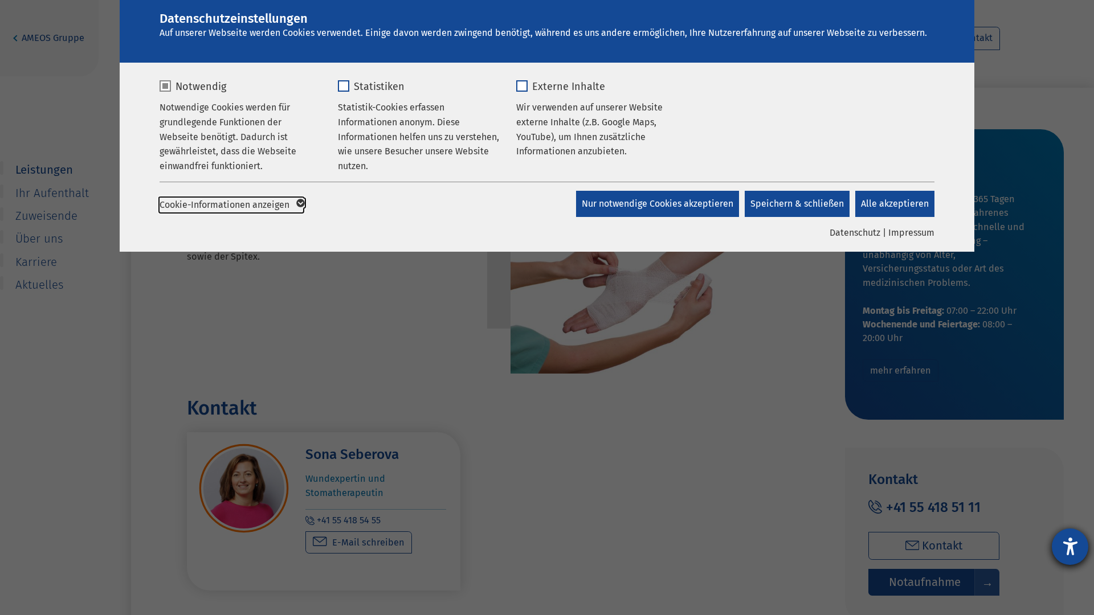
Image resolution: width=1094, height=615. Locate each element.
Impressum (911, 232)
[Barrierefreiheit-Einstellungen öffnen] (1070, 546)
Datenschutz (855, 232)
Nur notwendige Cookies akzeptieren (657, 203)
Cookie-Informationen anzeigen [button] (226, 204)
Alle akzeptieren (895, 203)
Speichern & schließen (797, 203)
